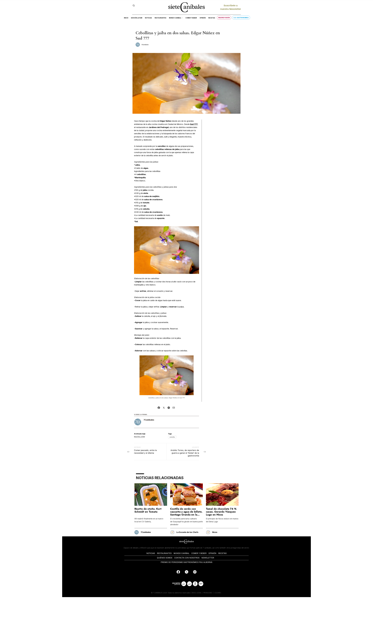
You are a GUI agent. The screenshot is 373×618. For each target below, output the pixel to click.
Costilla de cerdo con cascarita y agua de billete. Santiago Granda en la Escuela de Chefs (186, 513)
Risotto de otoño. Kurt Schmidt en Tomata (147, 510)
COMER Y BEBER (199, 553)
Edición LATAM (136, 18)
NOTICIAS (150, 553)
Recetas (211, 18)
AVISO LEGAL (196, 593)
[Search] (133, 5)
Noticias (148, 18)
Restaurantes (160, 18)
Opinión (203, 18)
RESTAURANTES (164, 553)
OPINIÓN (212, 553)
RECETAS (222, 553)
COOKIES (217, 593)
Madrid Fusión (224, 17)
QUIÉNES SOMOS (164, 558)
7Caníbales (149, 420)
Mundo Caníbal (175, 18)
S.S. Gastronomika (241, 17)
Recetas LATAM (139, 436)
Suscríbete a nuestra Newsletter (230, 6)
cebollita (172, 437)
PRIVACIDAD (208, 593)
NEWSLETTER (207, 558)
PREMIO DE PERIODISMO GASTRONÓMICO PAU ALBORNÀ (186, 562)
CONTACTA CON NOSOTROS (187, 558)
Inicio (126, 18)
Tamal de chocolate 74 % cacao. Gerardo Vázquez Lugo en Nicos (221, 511)
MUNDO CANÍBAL (181, 553)
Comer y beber (191, 18)
